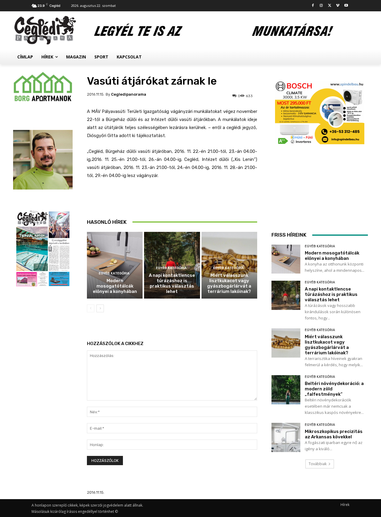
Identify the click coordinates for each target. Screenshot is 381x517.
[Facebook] (313, 5)
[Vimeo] (337, 5)
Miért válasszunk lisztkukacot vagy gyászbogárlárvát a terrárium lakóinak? (229, 283)
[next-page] (100, 308)
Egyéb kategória (114, 273)
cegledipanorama (128, 94)
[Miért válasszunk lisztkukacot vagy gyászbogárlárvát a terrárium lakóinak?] (285, 342)
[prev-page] (90, 308)
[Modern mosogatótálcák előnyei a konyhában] (115, 265)
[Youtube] (346, 5)
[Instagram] (321, 5)
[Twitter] (329, 5)
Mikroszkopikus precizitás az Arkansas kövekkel (334, 434)
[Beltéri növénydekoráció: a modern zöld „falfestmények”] (285, 389)
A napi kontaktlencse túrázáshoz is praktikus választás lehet (172, 283)
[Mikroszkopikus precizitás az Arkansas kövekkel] (285, 437)
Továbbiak (318, 463)
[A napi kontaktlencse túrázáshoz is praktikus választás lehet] (285, 295)
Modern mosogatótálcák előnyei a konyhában (115, 286)
